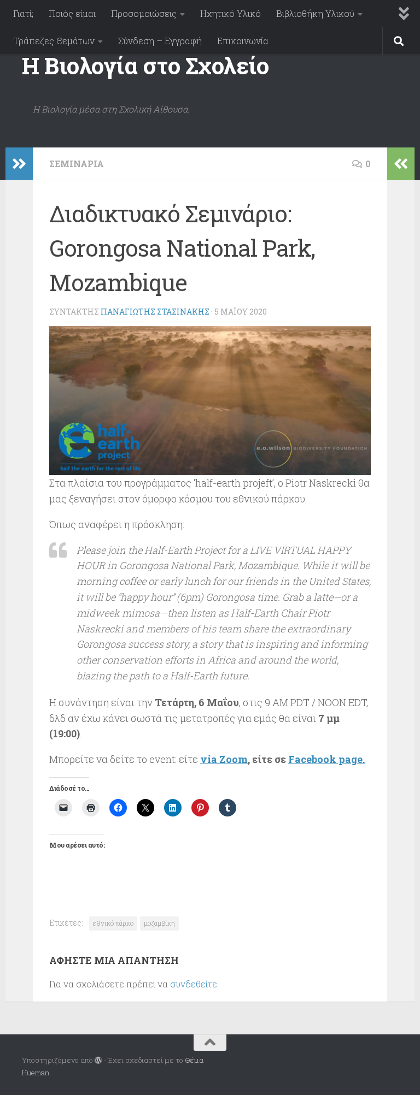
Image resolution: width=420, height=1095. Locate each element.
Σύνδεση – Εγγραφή (160, 40)
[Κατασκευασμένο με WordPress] (98, 1060)
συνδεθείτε (193, 984)
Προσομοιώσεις (144, 13)
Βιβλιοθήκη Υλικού (315, 13)
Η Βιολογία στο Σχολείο (145, 65)
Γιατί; (23, 13)
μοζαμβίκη (159, 923)
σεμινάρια (76, 163)
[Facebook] (390, 1061)
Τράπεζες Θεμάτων (54, 40)
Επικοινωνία (243, 40)
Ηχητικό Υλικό (230, 13)
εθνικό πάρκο (113, 923)
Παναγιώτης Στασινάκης (155, 311)
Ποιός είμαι (72, 13)
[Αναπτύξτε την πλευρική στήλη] (19, 163)
